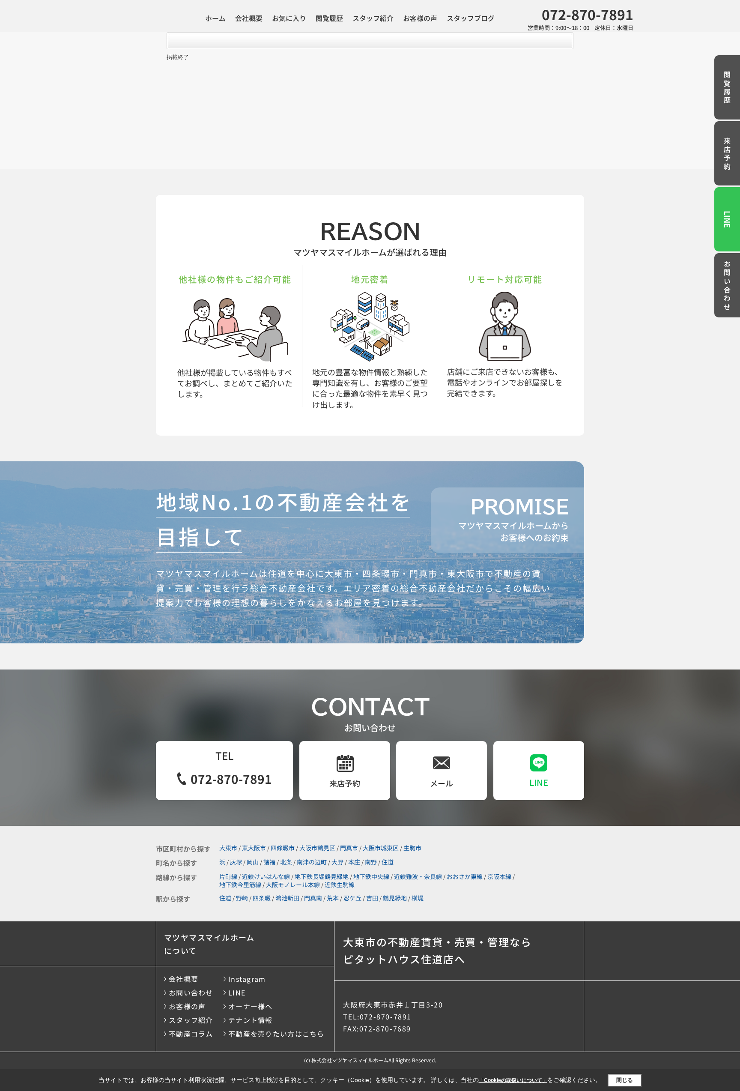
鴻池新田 (287, 898)
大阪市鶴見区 (317, 847)
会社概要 (249, 18)
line (538, 782)
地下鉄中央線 (371, 876)
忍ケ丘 (352, 898)
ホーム (215, 18)
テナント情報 (250, 1020)
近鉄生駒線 (340, 884)
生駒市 (412, 847)
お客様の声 (420, 18)
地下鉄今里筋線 (240, 884)
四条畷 (262, 898)
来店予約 (727, 154)
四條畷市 (283, 847)
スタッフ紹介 (373, 18)
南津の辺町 (312, 862)
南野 (371, 862)
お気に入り (289, 18)
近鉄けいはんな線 (266, 876)
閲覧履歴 (329, 18)
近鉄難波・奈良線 (418, 876)
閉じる (624, 1080)
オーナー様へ (250, 1006)
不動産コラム (191, 1033)
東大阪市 (254, 847)
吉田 (372, 898)
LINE (727, 219)
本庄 (354, 862)
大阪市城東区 (381, 847)
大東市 (228, 847)
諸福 (269, 862)
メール (441, 783)
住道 (388, 862)
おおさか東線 (465, 876)
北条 (286, 862)
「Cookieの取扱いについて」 (513, 1080)
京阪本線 (499, 876)
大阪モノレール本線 (293, 884)
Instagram (247, 979)
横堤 (418, 898)
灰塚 (236, 862)
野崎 (242, 898)
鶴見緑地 (395, 898)
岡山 (253, 862)
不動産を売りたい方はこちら (276, 1033)
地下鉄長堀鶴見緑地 (322, 876)
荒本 (333, 898)
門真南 (313, 898)
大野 (337, 862)
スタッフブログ (471, 18)
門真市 (349, 847)
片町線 (228, 876)
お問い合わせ (727, 286)
